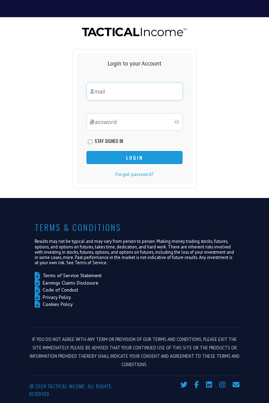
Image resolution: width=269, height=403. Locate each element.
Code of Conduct (59, 290)
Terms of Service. (91, 262)
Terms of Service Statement (71, 275)
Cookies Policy (56, 304)
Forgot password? (135, 174)
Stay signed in (108, 140)
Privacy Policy (55, 297)
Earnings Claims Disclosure (69, 283)
